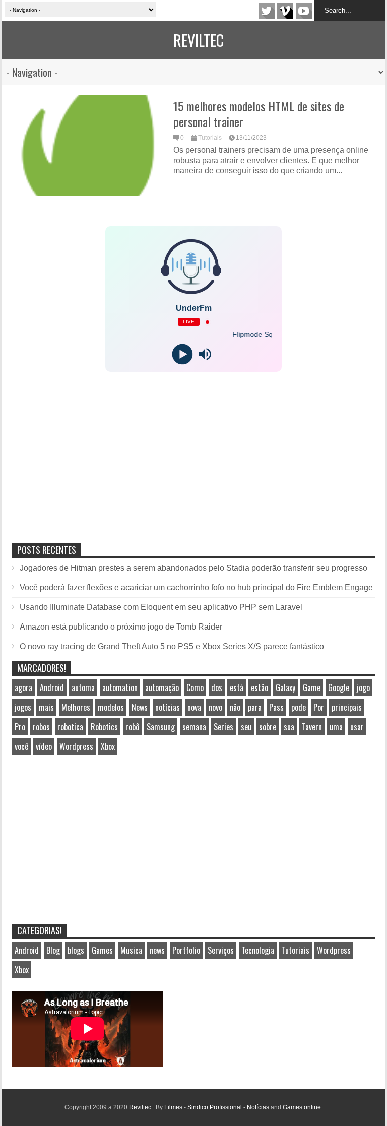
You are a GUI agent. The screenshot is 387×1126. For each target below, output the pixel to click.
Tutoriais (210, 137)
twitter (267, 11)
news (157, 950)
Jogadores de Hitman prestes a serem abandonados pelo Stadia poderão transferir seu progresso (193, 568)
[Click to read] (87, 145)
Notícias (258, 1107)
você (21, 746)
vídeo (44, 746)
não (235, 707)
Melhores (75, 707)
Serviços (221, 950)
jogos (23, 707)
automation (120, 687)
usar (357, 727)
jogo (363, 687)
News (140, 707)
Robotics (104, 727)
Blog (53, 950)
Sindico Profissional (214, 1107)
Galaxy (285, 687)
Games (102, 950)
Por (318, 707)
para (255, 707)
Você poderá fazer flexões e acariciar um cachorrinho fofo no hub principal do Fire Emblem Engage (196, 587)
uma (336, 727)
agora (23, 687)
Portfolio (186, 950)
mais (46, 707)
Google (338, 687)
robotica (70, 727)
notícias (167, 707)
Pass (276, 707)
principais (347, 707)
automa (83, 687)
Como (195, 687)
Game (311, 687)
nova (194, 707)
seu (246, 727)
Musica (131, 950)
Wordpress (76, 746)
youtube (304, 11)
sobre (267, 727)
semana (194, 727)
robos (41, 727)
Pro (20, 727)
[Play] (182, 354)
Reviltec (198, 40)
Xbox (108, 746)
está (236, 687)
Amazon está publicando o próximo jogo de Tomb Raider (121, 626)
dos (216, 687)
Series (223, 727)
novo (215, 707)
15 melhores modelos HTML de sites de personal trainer (258, 114)
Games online (302, 1107)
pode (298, 707)
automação (162, 687)
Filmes (173, 1107)
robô (132, 727)
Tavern (312, 727)
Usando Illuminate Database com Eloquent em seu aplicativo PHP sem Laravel (161, 607)
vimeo (285, 11)
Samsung (161, 727)
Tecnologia (257, 950)
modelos (111, 707)
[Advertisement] (87, 468)
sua (289, 727)
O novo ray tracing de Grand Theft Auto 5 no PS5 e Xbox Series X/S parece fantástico (172, 646)
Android (52, 687)
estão (259, 687)
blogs (76, 950)
